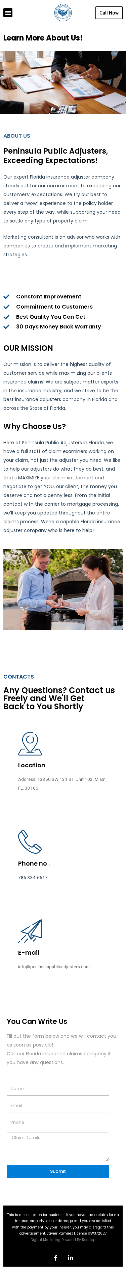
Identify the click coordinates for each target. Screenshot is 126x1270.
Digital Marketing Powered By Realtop (63, 1239)
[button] (7, 12)
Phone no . (34, 863)
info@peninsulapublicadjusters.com (54, 966)
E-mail (28, 952)
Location (31, 765)
